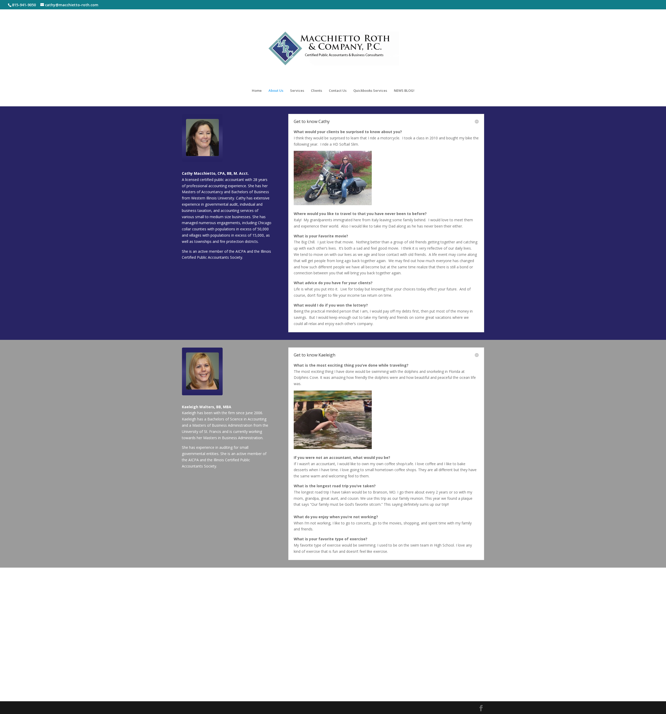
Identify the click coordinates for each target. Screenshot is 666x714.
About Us (275, 91)
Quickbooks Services (370, 91)
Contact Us (338, 91)
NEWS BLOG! (404, 91)
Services (297, 91)
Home (257, 91)
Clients (316, 91)
